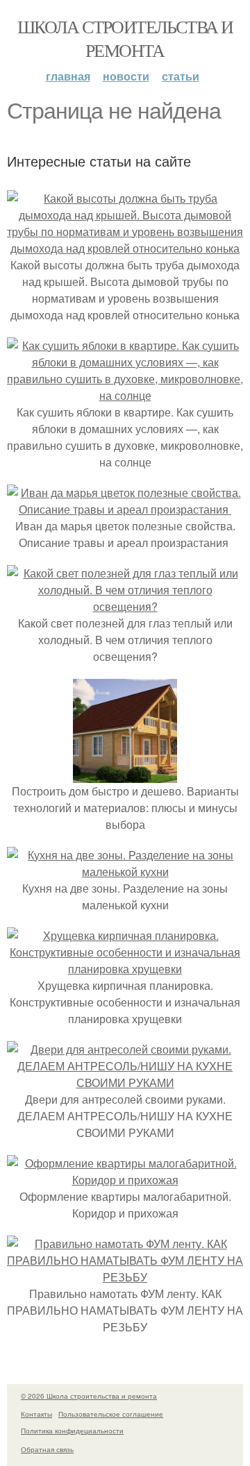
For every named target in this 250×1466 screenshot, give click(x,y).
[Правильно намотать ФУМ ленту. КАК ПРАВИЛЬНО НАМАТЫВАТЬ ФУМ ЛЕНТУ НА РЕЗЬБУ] (125, 1277)
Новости (126, 76)
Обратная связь (47, 1449)
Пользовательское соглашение (110, 1414)
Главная (68, 76)
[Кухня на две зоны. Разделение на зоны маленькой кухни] (125, 871)
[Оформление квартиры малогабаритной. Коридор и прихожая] (125, 1180)
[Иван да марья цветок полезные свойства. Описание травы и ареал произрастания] (125, 509)
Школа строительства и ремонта (125, 38)
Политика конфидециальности (72, 1430)
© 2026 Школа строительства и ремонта (89, 1396)
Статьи (180, 76)
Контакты (36, 1414)
